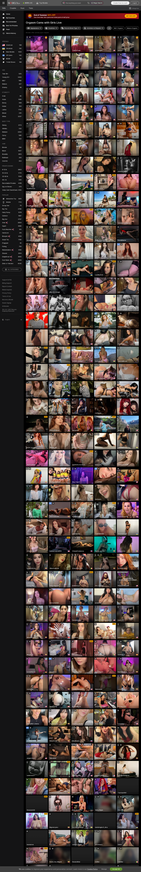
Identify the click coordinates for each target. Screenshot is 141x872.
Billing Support (7, 283)
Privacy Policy (6, 293)
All (109, 28)
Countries (51, 28)
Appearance (35, 28)
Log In (135, 3)
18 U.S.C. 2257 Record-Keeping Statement (9, 310)
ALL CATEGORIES (13, 269)
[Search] (88, 3)
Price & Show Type (70, 28)
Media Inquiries (7, 290)
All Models (5, 306)
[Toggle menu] (3, 3)
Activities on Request (94, 28)
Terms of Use (6, 296)
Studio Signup (6, 303)
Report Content (7, 286)
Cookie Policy (92, 869)
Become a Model (7, 299)
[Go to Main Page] (14, 3)
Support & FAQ (7, 280)
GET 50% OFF (130, 16)
